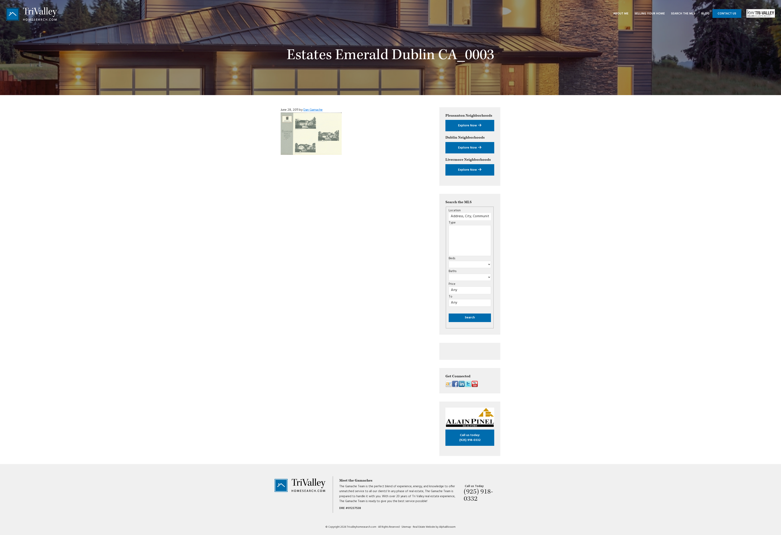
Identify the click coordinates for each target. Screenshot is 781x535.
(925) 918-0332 (470, 438)
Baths (453, 271)
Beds (452, 258)
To (450, 296)
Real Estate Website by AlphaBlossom (434, 527)
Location (455, 210)
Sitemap (406, 527)
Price (452, 284)
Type (452, 222)
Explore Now (468, 125)
